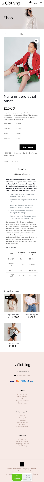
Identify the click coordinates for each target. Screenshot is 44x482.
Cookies (35, 474)
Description (22, 169)
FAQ (22, 399)
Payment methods (22, 401)
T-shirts (11, 155)
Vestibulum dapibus (31, 315)
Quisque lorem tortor (12, 315)
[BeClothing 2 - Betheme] (11, 3)
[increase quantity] (16, 147)
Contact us (22, 439)
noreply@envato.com (23, 375)
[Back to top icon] (22, 464)
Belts (23, 153)
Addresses (22, 420)
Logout (22, 424)
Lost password (22, 427)
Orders (22, 416)
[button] (36, 41)
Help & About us (22, 441)
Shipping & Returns (22, 444)
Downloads (22, 418)
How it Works (22, 394)
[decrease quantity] (6, 147)
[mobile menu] (41, 3)
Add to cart (28, 147)
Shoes (6, 155)
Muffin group (25, 469)
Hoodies (28, 153)
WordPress (30, 471)
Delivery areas (22, 403)
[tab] (22, 169)
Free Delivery (22, 396)
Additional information (22, 174)
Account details (22, 422)
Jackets (34, 153)
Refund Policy (22, 446)
